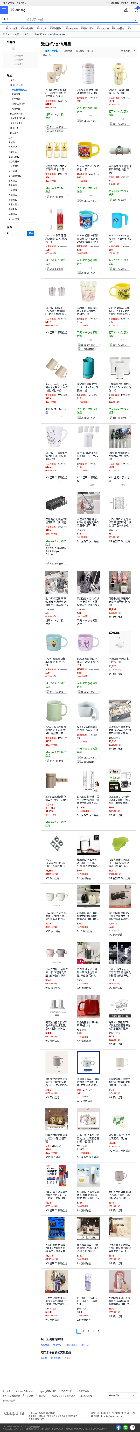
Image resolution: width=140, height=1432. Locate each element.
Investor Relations (24, 1391)
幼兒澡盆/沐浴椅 (17, 118)
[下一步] (105, 1331)
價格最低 (68, 50)
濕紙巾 (12, 142)
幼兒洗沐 (27, 34)
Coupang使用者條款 (47, 1391)
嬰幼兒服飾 (14, 161)
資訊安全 (43, 1395)
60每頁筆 (125, 50)
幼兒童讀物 (14, 218)
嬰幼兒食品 (14, 156)
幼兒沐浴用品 (16, 123)
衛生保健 (13, 185)
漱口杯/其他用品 (57, 34)
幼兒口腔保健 (40, 34)
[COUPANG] (14, 1414)
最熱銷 (90, 50)
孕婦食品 (13, 209)
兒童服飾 (13, 190)
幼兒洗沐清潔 (16, 113)
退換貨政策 (66, 1391)
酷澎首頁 (7, 34)
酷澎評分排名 (51, 50)
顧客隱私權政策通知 (12, 1395)
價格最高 (80, 50)
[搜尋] (134, 19)
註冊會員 (115, 3)
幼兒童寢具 (14, 166)
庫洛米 (68, 1358)
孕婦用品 (13, 214)
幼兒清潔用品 (15, 175)
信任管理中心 (82, 1391)
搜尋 (31, 233)
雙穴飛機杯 (56, 1358)
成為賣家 (134, 3)
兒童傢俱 (13, 204)
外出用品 (13, 195)
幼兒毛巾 (14, 128)
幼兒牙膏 (16, 94)
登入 (107, 3)
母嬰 (17, 34)
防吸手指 (16, 108)
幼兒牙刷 (16, 99)
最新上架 (47, 55)
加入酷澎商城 (86, 1395)
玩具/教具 (13, 147)
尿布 (11, 137)
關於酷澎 (6, 1391)
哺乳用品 (13, 180)
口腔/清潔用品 (18, 104)
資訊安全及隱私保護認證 (63, 1395)
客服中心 (124, 3)
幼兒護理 (13, 171)
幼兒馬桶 (14, 132)
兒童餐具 (13, 152)
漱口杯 (44, 1358)
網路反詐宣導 (9, 1400)
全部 (6, 19)
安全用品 (13, 199)
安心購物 (30, 1395)
